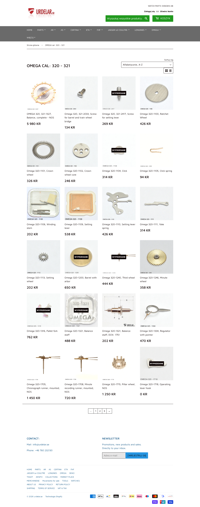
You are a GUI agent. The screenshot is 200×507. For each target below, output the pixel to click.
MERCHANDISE (33, 481)
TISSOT (30, 477)
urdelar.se (38, 496)
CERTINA (75, 30)
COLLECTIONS (51, 477)
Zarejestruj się (136, 455)
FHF (99, 30)
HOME (29, 30)
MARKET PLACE (67, 477)
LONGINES (140, 30)
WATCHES (75, 481)
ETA (88, 30)
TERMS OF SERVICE (46, 488)
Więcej (30, 37)
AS (62, 30)
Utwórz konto (166, 11)
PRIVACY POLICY (46, 484)
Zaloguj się (149, 11)
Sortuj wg (168, 59)
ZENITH (39, 477)
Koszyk (165, 18)
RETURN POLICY (63, 484)
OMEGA (155, 30)
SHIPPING (31, 488)
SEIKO (71, 473)
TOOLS (65, 481)
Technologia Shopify (53, 496)
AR (52, 30)
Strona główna (33, 45)
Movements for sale (50, 481)
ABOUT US (31, 484)
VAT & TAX (62, 488)
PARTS (40, 30)
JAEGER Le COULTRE (118, 30)
